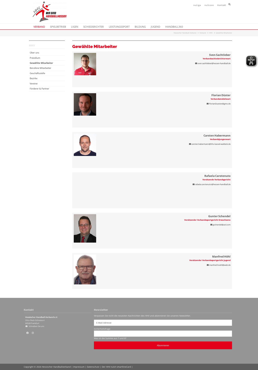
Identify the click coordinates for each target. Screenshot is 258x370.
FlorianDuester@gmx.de (220, 103)
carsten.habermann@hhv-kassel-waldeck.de (211, 144)
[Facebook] (27, 333)
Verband (202, 33)
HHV (211, 33)
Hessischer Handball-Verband (185, 33)
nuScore (209, 5)
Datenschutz (93, 366)
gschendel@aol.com (222, 224)
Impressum (79, 366)
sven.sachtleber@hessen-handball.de (214, 63)
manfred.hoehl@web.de (220, 265)
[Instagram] (32, 333)
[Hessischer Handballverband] (49, 21)
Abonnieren (163, 345)
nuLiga (197, 5)
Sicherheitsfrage (102, 328)
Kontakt (221, 5)
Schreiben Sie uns (36, 326)
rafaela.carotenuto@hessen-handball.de (213, 184)
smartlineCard (124, 366)
